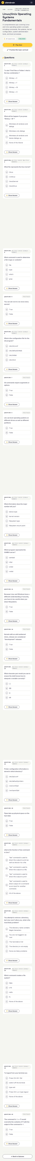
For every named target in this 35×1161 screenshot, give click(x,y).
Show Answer (12, 101)
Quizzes (10, 9)
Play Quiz (19, 45)
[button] (17, 78)
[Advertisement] (17, 223)
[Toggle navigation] (31, 2)
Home (4, 9)
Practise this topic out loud (17, 50)
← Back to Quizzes (17, 1156)
